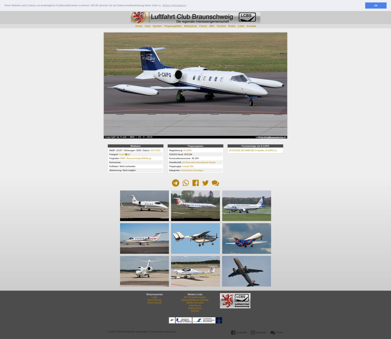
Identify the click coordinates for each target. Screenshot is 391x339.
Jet (182, 170)
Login (155, 297)
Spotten (157, 26)
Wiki (211, 26)
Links (241, 26)
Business (189, 170)
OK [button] (376, 5)
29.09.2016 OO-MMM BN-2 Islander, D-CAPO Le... (253, 150)
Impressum (195, 305)
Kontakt (251, 26)
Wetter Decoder (194, 302)
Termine (221, 26)
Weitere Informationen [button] (174, 5)
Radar (232, 26)
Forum (203, 26)
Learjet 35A (188, 166)
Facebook (241, 332)
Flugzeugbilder (173, 26)
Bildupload (190, 26)
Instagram (260, 332)
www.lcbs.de (154, 300)
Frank (121, 154)
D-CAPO (187, 150)
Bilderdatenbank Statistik (194, 300)
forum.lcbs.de (154, 302)
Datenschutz (195, 308)
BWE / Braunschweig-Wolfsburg (135, 158)
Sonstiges (198, 170)
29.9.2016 (155, 150)
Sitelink (195, 311)
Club (147, 26)
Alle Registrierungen (195, 297)
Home (138, 26)
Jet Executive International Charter (199, 162)
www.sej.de (169, 331)
